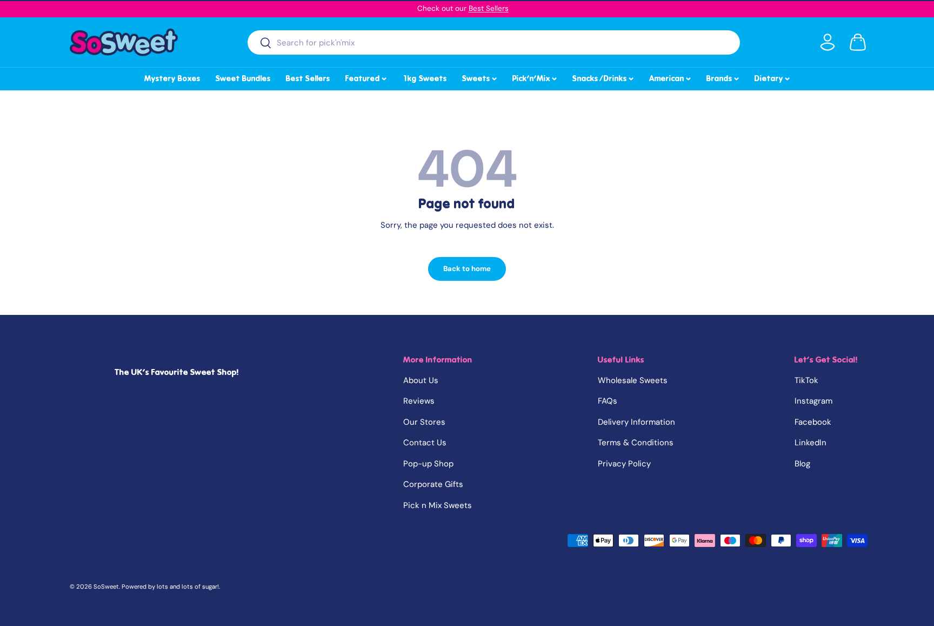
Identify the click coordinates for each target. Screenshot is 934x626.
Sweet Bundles (243, 78)
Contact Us (424, 442)
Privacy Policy (624, 463)
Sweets (480, 77)
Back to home (467, 268)
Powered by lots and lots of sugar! (170, 586)
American (670, 77)
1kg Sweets (424, 78)
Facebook (813, 422)
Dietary (773, 77)
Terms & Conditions (635, 442)
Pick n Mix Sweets (437, 505)
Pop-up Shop (428, 463)
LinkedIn (810, 442)
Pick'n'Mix (535, 77)
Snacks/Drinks (603, 77)
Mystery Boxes (172, 78)
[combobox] (494, 42)
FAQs (607, 401)
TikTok (806, 380)
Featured (366, 77)
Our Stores (424, 422)
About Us (420, 380)
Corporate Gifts (433, 484)
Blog (802, 463)
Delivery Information (636, 422)
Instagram (813, 401)
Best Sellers (489, 8)
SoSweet (106, 586)
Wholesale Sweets (633, 380)
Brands (723, 77)
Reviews (419, 401)
